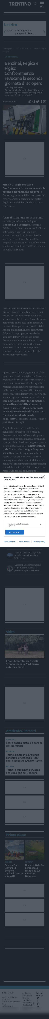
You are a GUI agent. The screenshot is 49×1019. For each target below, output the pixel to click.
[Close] (43, 477)
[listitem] (24, 525)
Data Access (24, 542)
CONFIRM (14, 532)
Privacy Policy (39, 542)
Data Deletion (9, 542)
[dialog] (24, 510)
